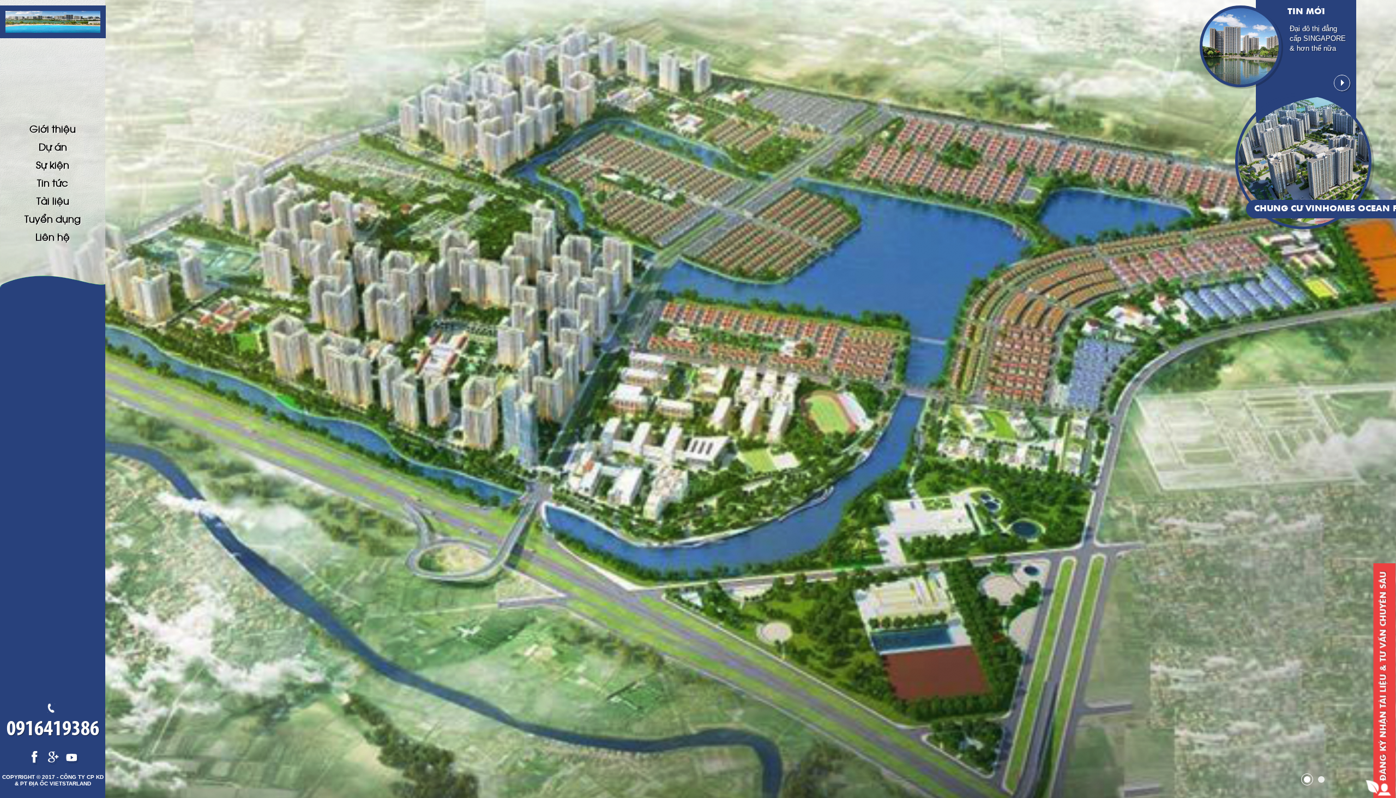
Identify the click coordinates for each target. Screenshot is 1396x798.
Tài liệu (53, 200)
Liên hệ (52, 236)
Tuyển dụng (53, 218)
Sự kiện (52, 164)
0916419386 (53, 730)
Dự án (53, 146)
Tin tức (52, 182)
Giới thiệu (52, 128)
